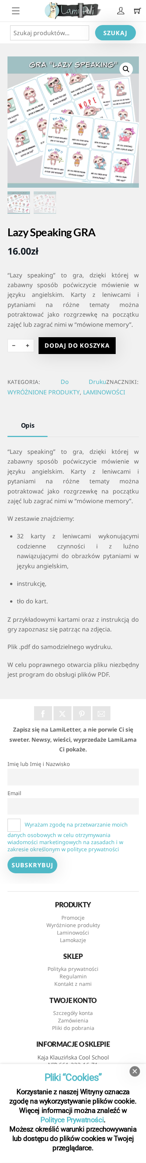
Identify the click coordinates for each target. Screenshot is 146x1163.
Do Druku (83, 382)
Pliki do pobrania (73, 1027)
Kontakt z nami (73, 983)
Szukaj (115, 33)
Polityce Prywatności (72, 1120)
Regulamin (73, 976)
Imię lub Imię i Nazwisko (38, 763)
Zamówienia (73, 1020)
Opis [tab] (27, 425)
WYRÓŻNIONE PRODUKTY (43, 392)
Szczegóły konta (73, 1012)
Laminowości (73, 932)
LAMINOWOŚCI (104, 392)
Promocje (73, 917)
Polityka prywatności (73, 968)
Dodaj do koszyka (77, 345)
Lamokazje (73, 940)
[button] (126, 69)
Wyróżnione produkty (73, 925)
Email (14, 793)
